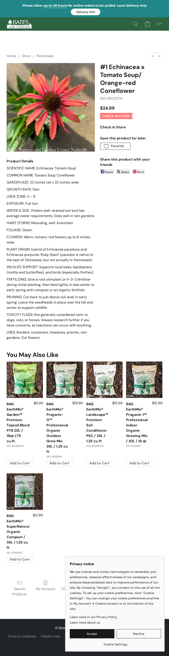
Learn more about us (85, 622)
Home (11, 56)
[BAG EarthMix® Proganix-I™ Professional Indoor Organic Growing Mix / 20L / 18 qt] (144, 380)
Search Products (19, 591)
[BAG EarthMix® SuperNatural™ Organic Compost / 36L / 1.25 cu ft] (25, 491)
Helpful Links (51, 636)
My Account (45, 589)
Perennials (45, 56)
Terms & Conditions (22, 636)
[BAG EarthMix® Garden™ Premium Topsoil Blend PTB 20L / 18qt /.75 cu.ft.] (25, 380)
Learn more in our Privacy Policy (93, 617)
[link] (115, 642)
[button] (85, 12)
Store (26, 56)
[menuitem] (153, 56)
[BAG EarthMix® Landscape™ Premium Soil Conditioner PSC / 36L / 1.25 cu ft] (104, 380)
